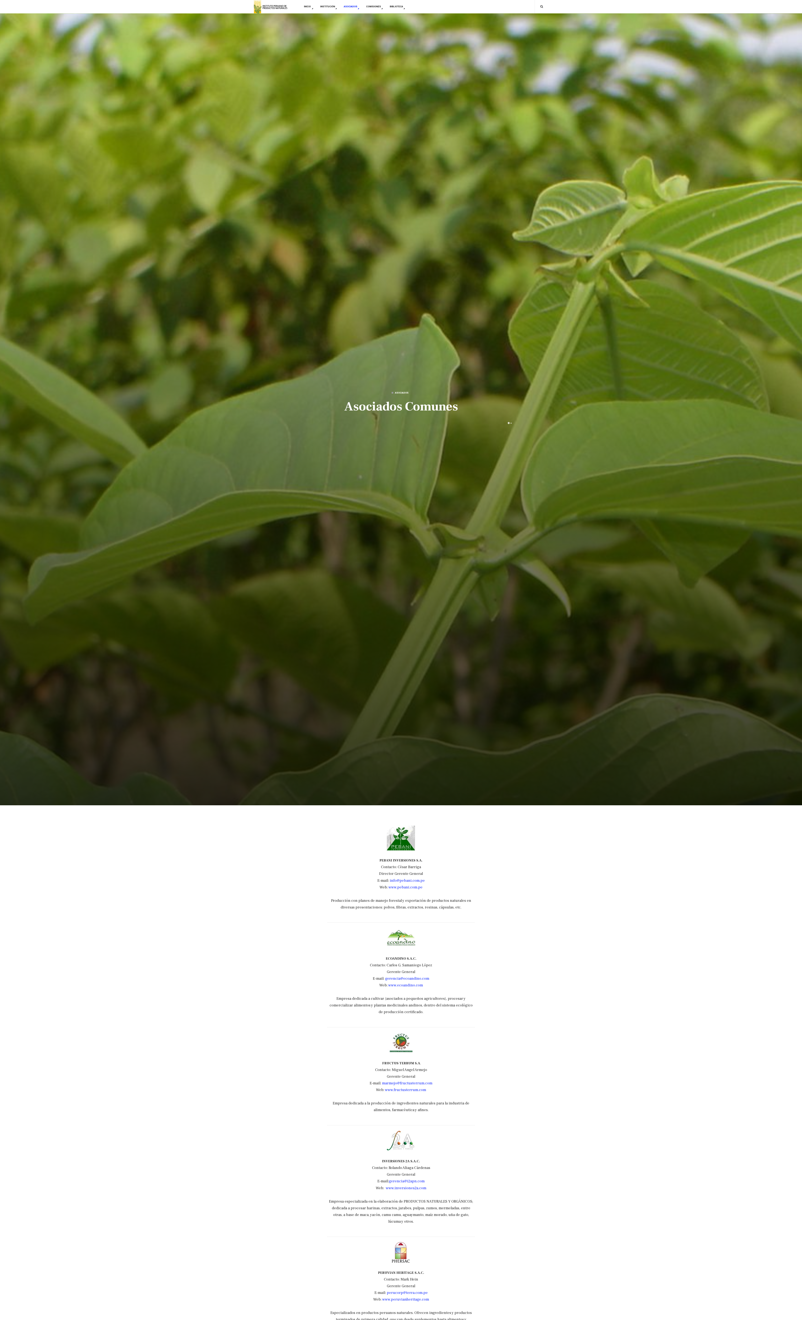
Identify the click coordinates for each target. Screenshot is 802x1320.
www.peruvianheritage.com (405, 1299)
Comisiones (373, 6)
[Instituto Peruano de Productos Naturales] (271, 7)
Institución (327, 6)
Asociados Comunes (401, 407)
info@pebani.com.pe (407, 880)
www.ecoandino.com (405, 985)
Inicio (307, 6)
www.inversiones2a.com (406, 1188)
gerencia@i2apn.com (407, 1181)
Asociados (350, 6)
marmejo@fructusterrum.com (407, 1083)
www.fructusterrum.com (405, 1090)
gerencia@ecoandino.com (407, 978)
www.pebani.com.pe (405, 887)
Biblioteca (396, 6)
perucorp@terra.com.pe (407, 1292)
